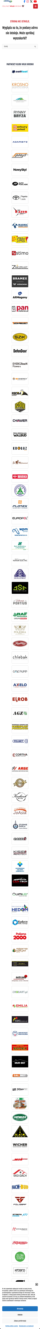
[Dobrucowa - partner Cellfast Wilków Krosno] (20, 782)
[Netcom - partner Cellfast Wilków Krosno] (20, 978)
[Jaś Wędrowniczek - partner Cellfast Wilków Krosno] (20, 462)
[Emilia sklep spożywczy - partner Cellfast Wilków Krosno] (20, 1005)
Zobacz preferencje (20, 1321)
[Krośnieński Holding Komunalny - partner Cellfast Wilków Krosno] (20, 866)
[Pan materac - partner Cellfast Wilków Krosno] (20, 309)
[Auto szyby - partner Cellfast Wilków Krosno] (20, 1103)
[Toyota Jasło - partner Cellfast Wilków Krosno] (20, 183)
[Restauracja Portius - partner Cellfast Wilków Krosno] (20, 601)
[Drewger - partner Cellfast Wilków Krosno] (20, 1117)
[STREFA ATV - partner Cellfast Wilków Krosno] (20, 1214)
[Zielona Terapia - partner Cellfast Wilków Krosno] (20, 1256)
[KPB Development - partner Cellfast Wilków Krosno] (20, 573)
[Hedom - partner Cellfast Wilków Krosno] (20, 908)
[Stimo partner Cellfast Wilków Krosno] (20, 253)
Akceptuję (20, 1309)
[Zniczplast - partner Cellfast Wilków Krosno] (20, 267)
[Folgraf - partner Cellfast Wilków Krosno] (20, 1201)
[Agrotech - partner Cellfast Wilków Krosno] (20, 852)
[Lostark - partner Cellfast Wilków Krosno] (20, 239)
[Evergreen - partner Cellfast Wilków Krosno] (20, 364)
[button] (37, 1284)
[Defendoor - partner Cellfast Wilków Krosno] (20, 350)
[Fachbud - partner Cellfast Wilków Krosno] (20, 1187)
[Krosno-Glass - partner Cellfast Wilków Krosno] (20, 1270)
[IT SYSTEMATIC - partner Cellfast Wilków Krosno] (20, 1228)
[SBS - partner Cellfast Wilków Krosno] (20, 1019)
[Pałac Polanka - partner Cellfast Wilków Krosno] (20, 629)
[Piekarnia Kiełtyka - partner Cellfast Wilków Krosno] (20, 950)
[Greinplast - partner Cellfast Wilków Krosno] (20, 727)
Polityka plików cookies (11, 1326)
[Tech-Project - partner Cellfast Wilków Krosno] (20, 323)
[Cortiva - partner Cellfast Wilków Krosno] (20, 755)
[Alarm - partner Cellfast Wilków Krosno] (20, 1131)
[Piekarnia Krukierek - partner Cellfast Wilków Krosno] (20, 796)
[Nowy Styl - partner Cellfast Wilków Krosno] (20, 169)
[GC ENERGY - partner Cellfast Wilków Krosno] (20, 378)
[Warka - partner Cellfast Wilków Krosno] (20, 476)
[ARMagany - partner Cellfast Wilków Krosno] (20, 295)
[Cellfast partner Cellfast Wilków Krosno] (20, 72)
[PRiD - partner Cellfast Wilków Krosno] (20, 406)
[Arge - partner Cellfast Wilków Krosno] (20, 769)
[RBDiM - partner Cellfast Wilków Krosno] (20, 392)
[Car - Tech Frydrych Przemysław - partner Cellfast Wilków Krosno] (20, 880)
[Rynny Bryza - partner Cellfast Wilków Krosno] (20, 114)
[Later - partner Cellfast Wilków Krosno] (20, 211)
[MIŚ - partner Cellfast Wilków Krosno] (20, 1159)
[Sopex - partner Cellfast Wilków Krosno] (20, 1047)
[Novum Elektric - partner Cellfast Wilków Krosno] (20, 560)
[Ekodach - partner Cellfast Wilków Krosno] (20, 1173)
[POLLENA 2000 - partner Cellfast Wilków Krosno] (20, 936)
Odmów (20, 1315)
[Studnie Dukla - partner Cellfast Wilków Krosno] (20, 824)
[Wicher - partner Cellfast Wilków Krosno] (20, 1145)
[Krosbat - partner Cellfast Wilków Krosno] (20, 1242)
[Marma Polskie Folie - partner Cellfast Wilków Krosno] (20, 225)
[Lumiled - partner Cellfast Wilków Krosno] (20, 894)
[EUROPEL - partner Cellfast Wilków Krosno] (20, 518)
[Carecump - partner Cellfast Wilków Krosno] (20, 671)
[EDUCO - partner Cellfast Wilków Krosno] (20, 922)
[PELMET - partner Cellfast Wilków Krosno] (20, 741)
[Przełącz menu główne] (35, 6)
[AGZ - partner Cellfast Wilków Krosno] (20, 713)
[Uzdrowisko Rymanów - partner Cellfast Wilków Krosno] (20, 490)
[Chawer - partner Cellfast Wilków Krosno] (20, 420)
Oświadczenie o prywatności (26, 1326)
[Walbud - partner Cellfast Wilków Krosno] (20, 434)
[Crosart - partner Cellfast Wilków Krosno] (20, 991)
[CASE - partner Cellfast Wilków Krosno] (20, 838)
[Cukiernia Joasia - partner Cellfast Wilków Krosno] (20, 810)
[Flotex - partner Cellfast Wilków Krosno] (20, 504)
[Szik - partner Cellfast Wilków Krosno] (20, 337)
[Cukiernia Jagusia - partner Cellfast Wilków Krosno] (20, 643)
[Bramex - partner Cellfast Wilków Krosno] (20, 281)
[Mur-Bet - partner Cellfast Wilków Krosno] (20, 1061)
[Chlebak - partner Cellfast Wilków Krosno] (20, 657)
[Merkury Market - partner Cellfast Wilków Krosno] (20, 128)
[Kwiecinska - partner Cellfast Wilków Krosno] (20, 1033)
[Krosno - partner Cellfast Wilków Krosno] (20, 86)
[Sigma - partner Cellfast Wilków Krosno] (20, 964)
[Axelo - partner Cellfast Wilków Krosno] (20, 685)
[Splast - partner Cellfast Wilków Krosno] (20, 155)
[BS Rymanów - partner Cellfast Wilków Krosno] (20, 546)
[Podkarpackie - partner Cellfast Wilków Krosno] (20, 100)
